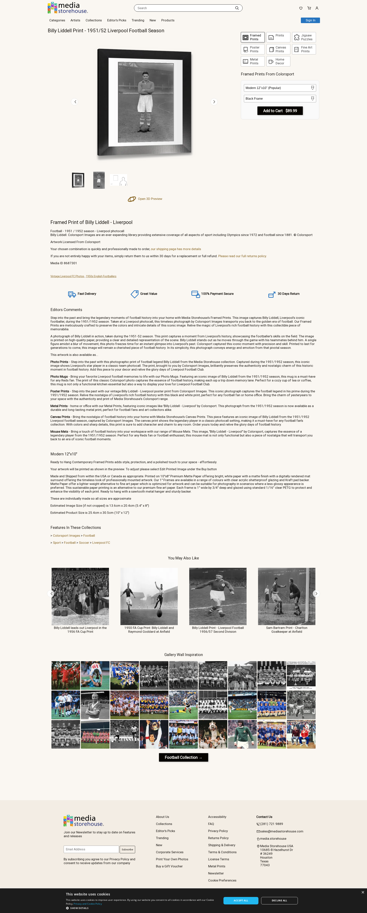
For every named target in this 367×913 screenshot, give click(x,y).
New (153, 20)
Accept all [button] (241, 900)
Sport (57, 543)
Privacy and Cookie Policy (88, 903)
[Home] (72, 12)
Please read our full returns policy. (242, 256)
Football (89, 535)
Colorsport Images (66, 535)
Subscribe (127, 849)
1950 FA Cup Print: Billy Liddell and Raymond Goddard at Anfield (149, 629)
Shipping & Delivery (221, 845)
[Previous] (74, 101)
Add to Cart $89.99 (280, 110)
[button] (142, 908)
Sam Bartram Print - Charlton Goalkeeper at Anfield (286, 629)
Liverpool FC (101, 543)
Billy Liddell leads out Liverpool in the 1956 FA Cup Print (80, 629)
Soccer (84, 543)
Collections (94, 20)
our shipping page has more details (176, 249)
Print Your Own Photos (172, 859)
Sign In (310, 20)
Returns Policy (218, 838)
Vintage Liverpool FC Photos (67, 276)
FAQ (211, 824)
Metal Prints (216, 866)
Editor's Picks (116, 20)
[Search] (237, 8)
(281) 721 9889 (271, 824)
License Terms (218, 859)
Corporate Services (170, 852)
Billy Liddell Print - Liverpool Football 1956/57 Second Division (218, 629)
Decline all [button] (279, 900)
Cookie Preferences (222, 880)
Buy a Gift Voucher (169, 866)
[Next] (214, 101)
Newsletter (216, 873)
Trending (138, 20)
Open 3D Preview (149, 199)
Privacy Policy (218, 831)
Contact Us (264, 817)
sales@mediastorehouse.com (281, 831)
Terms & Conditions (222, 852)
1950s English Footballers (101, 276)
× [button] (362, 892)
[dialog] (183, 900)
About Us (162, 817)
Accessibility (217, 817)
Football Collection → (183, 757)
